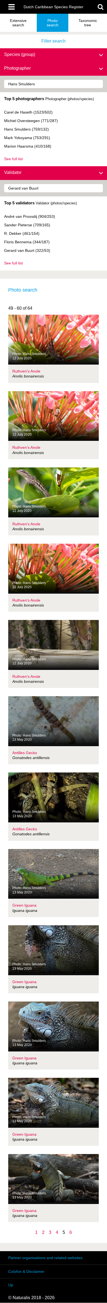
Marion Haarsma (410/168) (27, 146)
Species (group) (19, 54)
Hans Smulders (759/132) (26, 129)
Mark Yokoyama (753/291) (27, 138)
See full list (13, 159)
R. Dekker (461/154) (22, 233)
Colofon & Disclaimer (26, 1271)
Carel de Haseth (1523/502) (28, 112)
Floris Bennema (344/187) (27, 242)
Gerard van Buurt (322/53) (27, 250)
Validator (12, 172)
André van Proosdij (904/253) (29, 216)
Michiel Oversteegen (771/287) (31, 121)
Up (10, 1285)
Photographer (17, 68)
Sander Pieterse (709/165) (27, 225)
